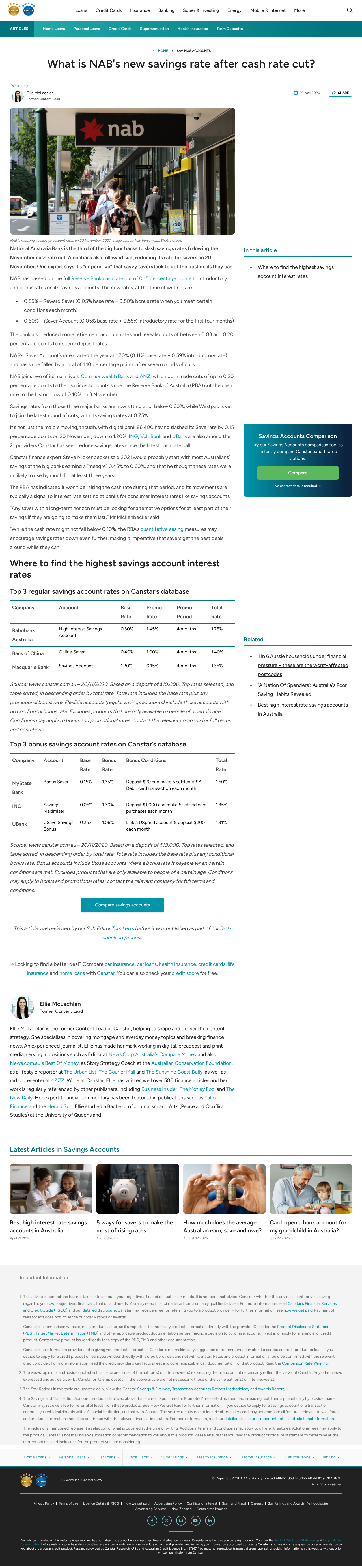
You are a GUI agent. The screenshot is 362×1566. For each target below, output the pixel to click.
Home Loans (54, 28)
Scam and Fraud (234, 1503)
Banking (329, 1457)
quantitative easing (162, 529)
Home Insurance (257, 1457)
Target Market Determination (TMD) (66, 1333)
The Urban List (80, 1072)
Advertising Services (151, 1509)
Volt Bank (150, 436)
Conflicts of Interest (202, 1503)
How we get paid (137, 1503)
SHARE (343, 93)
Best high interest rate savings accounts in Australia (48, 1226)
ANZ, (146, 376)
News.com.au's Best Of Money (44, 1063)
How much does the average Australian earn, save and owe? (222, 1226)
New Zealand (181, 1509)
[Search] (350, 10)
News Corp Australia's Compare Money (153, 1054)
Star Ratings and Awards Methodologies (298, 1503)
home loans (72, 973)
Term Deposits (230, 28)
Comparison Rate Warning (305, 1363)
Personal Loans (87, 28)
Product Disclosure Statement (295, 1540)
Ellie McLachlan (40, 93)
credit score (185, 973)
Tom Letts (122, 928)
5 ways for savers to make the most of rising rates (134, 1226)
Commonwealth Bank (105, 376)
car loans (147, 964)
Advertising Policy (168, 1503)
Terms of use (68, 1503)
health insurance (177, 964)
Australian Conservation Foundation (191, 1063)
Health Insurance (192, 28)
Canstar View (91, 1480)
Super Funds (173, 1457)
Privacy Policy (43, 1503)
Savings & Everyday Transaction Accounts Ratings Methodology (193, 1389)
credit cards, (212, 964)
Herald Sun (59, 1106)
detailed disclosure (99, 1310)
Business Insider (159, 1089)
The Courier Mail (117, 1072)
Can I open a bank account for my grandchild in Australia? (308, 1226)
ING (133, 436)
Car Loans (107, 1457)
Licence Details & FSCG (101, 1503)
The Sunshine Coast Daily (174, 1072)
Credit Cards (120, 28)
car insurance (120, 964)
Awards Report (271, 1389)
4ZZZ (57, 1080)
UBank (179, 436)
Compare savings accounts (122, 905)
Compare (297, 472)
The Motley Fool (198, 1089)
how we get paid (298, 1310)
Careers (257, 1503)
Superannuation (154, 28)
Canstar (106, 973)
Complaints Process (212, 1509)
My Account (70, 1480)
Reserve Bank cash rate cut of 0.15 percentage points (131, 278)
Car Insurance (298, 1457)
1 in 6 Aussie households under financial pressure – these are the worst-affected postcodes (303, 665)
